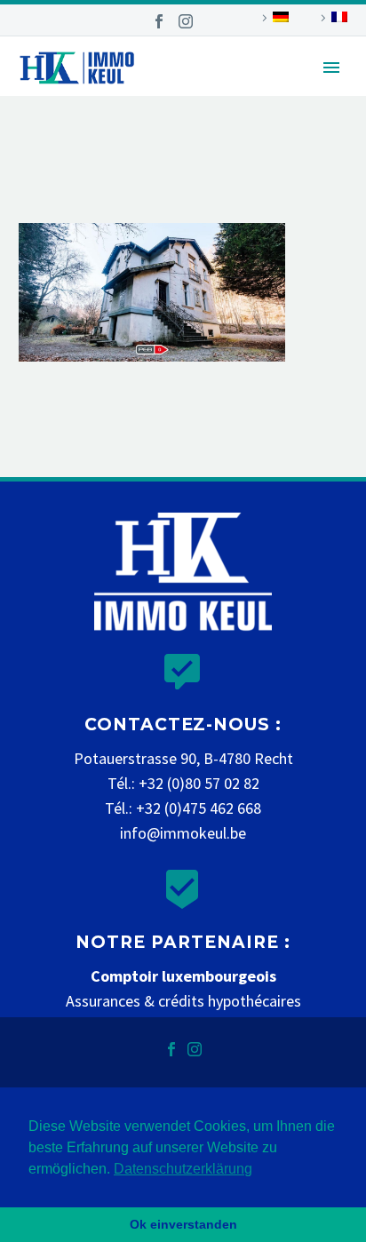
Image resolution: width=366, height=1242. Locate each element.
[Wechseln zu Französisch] (331, 17)
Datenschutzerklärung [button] (183, 1168)
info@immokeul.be (183, 833)
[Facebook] (159, 21)
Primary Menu (331, 67)
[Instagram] (185, 21)
